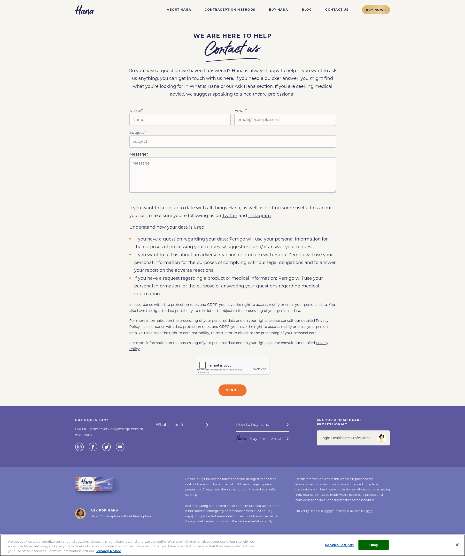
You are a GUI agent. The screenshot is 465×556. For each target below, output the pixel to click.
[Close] (457, 545)
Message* (138, 154)
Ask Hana (245, 86)
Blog (307, 9)
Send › (232, 390)
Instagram (259, 215)
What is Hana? (170, 424)
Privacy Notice (108, 551)
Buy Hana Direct (265, 438)
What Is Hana (204, 86)
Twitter (229, 215)
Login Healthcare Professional (346, 438)
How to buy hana (252, 424)
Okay (373, 545)
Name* (136, 110)
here (328, 511)
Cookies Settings (339, 545)
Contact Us (337, 9)
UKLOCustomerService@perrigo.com (107, 429)
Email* (240, 110)
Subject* (137, 132)
